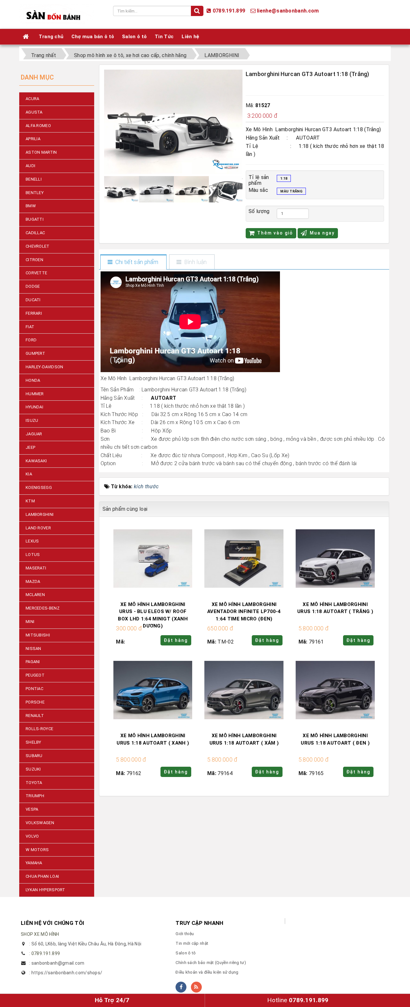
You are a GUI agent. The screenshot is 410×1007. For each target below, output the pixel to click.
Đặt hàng (176, 640)
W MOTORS (37, 849)
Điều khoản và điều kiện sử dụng (207, 972)
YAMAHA (34, 862)
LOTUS (33, 554)
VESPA (32, 809)
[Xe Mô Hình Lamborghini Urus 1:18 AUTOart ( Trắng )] (335, 560)
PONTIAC (34, 688)
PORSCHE (35, 702)
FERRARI (34, 313)
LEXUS (32, 541)
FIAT (30, 326)
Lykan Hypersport (45, 889)
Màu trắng (291, 191)
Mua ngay (322, 232)
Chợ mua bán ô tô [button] (92, 36)
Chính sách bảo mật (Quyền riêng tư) (211, 962)
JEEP (30, 447)
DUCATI (33, 299)
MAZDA (33, 581)
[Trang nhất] (27, 36)
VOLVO (32, 836)
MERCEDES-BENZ (43, 608)
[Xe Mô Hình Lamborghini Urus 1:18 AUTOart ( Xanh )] (153, 691)
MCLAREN (35, 594)
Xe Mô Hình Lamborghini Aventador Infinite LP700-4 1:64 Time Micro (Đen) (244, 612)
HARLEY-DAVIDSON (44, 366)
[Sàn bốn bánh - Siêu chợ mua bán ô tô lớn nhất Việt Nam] (56, 14)
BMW (31, 205)
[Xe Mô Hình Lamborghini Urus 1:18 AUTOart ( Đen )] (335, 691)
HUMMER (35, 393)
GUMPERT (35, 353)
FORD (31, 339)
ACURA (32, 98)
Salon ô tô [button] (134, 36)
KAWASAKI (36, 460)
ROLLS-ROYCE (39, 728)
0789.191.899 (229, 11)
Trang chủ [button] (51, 36)
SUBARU (34, 755)
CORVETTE (36, 272)
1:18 (283, 178)
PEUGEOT (35, 675)
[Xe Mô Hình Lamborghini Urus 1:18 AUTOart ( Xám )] (244, 691)
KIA (29, 474)
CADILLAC (35, 232)
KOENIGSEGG (39, 487)
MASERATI (36, 568)
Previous (99, 123)
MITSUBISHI (38, 635)
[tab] (133, 262)
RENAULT (35, 715)
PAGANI (33, 661)
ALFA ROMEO (38, 125)
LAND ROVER (38, 527)
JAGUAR (34, 433)
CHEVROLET (38, 246)
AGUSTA (34, 112)
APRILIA (33, 138)
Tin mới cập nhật (192, 943)
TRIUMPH (35, 795)
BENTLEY (35, 192)
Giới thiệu (185, 933)
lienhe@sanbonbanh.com (288, 11)
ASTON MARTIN (41, 152)
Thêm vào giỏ (275, 232)
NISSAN (33, 648)
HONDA (33, 380)
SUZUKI (33, 769)
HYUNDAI (34, 407)
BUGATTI (35, 219)
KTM (30, 501)
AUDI (30, 165)
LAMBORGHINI (39, 514)
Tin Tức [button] (164, 36)
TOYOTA (34, 782)
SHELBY (33, 742)
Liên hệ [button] (190, 36)
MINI (30, 621)
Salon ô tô (186, 953)
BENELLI (34, 179)
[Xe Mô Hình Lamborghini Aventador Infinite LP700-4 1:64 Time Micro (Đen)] (244, 560)
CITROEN (34, 259)
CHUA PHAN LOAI (42, 876)
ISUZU (32, 420)
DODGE (33, 286)
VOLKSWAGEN (40, 822)
